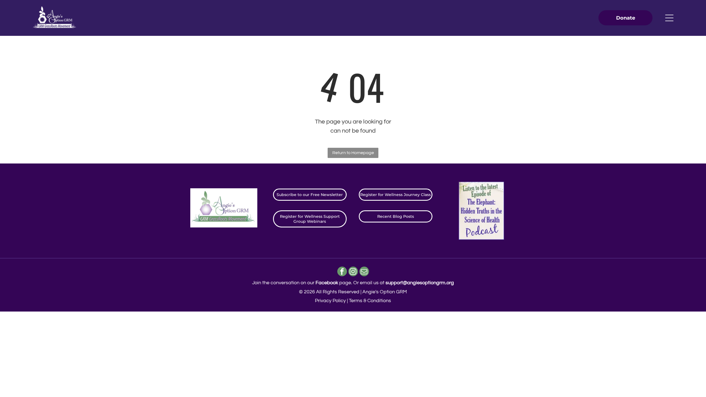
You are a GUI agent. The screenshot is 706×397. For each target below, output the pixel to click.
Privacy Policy (330, 300)
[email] (364, 272)
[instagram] (353, 272)
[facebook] (342, 272)
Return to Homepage (353, 153)
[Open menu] (669, 18)
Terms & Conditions (370, 300)
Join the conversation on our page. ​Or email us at (353, 282)
